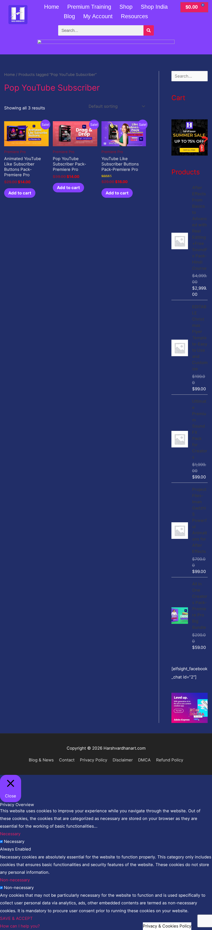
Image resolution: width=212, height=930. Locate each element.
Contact (67, 759)
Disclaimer (123, 759)
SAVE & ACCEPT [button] (16, 918)
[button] (20, 926)
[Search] (148, 30)
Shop (125, 7)
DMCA (144, 759)
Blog (69, 16)
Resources (134, 16)
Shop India (154, 7)
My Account (98, 16)
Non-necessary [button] (15, 879)
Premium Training (89, 7)
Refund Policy (169, 759)
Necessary (14, 841)
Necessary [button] (10, 833)
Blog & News (41, 759)
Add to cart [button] (19, 193)
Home (51, 7)
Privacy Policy (93, 759)
